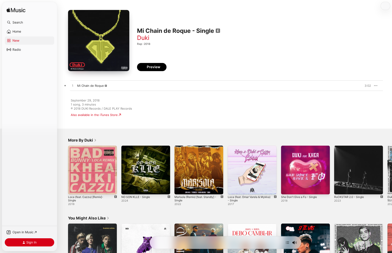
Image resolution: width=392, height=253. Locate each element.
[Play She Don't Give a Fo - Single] (286, 188)
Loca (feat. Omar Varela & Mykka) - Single (251, 149)
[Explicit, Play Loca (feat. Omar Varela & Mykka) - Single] (233, 188)
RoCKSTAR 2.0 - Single (350, 147)
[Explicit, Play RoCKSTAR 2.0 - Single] (339, 188)
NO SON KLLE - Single (137, 147)
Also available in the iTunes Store (94, 115)
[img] (16, 10)
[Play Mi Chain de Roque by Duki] (72, 86)
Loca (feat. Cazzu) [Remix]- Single (92, 147)
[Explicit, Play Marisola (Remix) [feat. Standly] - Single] (180, 188)
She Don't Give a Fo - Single (301, 147)
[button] (29, 22)
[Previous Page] (63, 170)
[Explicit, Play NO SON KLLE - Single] (127, 188)
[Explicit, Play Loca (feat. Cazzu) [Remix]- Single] (73, 188)
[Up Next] (287, 242)
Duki (143, 37)
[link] (82, 140)
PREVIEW (366, 85)
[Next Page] (387, 170)
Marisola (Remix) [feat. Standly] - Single (197, 149)
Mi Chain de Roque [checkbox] (90, 85)
